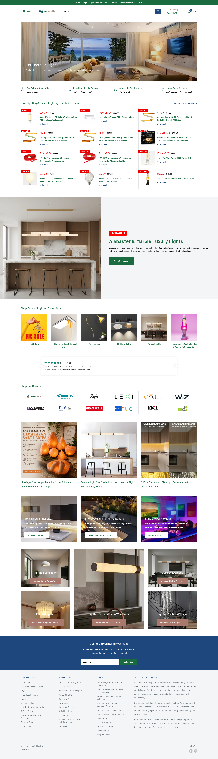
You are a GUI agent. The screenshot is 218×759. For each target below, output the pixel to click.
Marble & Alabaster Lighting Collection (108, 697)
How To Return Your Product (33, 707)
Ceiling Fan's (64, 699)
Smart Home (101, 718)
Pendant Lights (65, 695)
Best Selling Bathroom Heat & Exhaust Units (109, 683)
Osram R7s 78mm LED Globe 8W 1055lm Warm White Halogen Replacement (58, 118)
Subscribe (128, 662)
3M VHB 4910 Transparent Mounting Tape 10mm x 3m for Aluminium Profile (56, 159)
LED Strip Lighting (104, 722)
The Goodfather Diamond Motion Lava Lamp (175, 178)
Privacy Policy (27, 726)
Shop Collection (121, 261)
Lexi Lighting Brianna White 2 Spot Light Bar (117, 117)
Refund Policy (27, 711)
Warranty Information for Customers (31, 716)
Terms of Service (28, 722)
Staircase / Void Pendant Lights (110, 714)
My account (171, 12)
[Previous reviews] (41, 366)
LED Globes (64, 715)
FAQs (23, 690)
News (23, 699)
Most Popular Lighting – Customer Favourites (106, 704)
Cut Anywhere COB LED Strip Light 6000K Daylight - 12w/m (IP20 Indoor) (174, 118)
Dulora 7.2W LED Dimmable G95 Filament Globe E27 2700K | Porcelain (56, 179)
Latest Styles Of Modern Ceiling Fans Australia (110, 690)
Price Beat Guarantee (30, 695)
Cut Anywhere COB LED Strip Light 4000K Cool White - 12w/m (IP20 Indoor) (57, 138)
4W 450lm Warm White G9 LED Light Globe (174, 158)
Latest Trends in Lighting (70, 682)
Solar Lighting (102, 730)
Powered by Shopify (28, 749)
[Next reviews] (176, 366)
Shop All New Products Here (185, 103)
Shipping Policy (27, 703)
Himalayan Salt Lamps (68, 707)
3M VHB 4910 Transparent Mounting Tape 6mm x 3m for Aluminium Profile (115, 159)
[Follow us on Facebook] (191, 751)
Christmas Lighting (104, 726)
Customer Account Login (32, 686)
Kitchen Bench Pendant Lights (109, 710)
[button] (109, 366)
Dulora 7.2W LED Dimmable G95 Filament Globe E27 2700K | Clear (115, 179)
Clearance (63, 726)
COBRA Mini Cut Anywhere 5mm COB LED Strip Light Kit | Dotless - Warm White (174, 138)
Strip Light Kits (65, 711)
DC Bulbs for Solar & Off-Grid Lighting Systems (71, 720)
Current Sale (64, 686)
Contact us (25, 682)
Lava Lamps (64, 703)
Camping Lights (103, 734)
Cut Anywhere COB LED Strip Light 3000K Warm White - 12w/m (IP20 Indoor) (116, 138)
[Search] (158, 11)
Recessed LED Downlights (70, 690)
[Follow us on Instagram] (195, 751)
